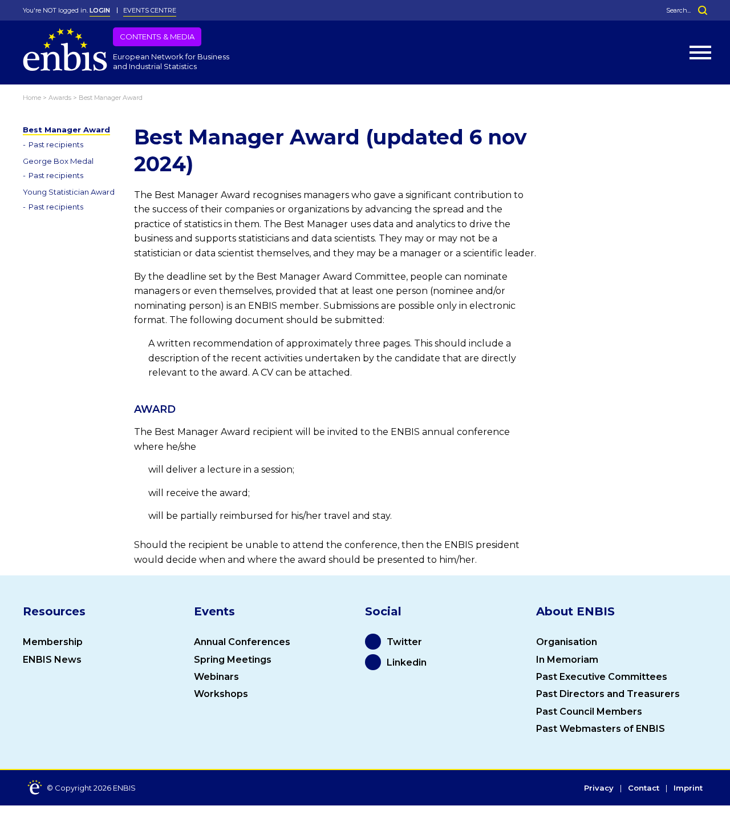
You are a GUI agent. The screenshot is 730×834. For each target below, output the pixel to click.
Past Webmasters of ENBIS (600, 728)
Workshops (221, 693)
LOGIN (100, 10)
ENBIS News (52, 659)
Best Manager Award (66, 129)
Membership (53, 641)
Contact (643, 788)
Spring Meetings (232, 659)
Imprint (688, 788)
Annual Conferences (242, 641)
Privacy (599, 788)
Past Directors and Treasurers (608, 693)
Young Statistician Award (69, 191)
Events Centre (149, 10)
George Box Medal (58, 161)
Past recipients (56, 144)
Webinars (216, 676)
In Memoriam (567, 659)
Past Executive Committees (601, 676)
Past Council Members (589, 711)
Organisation (566, 641)
